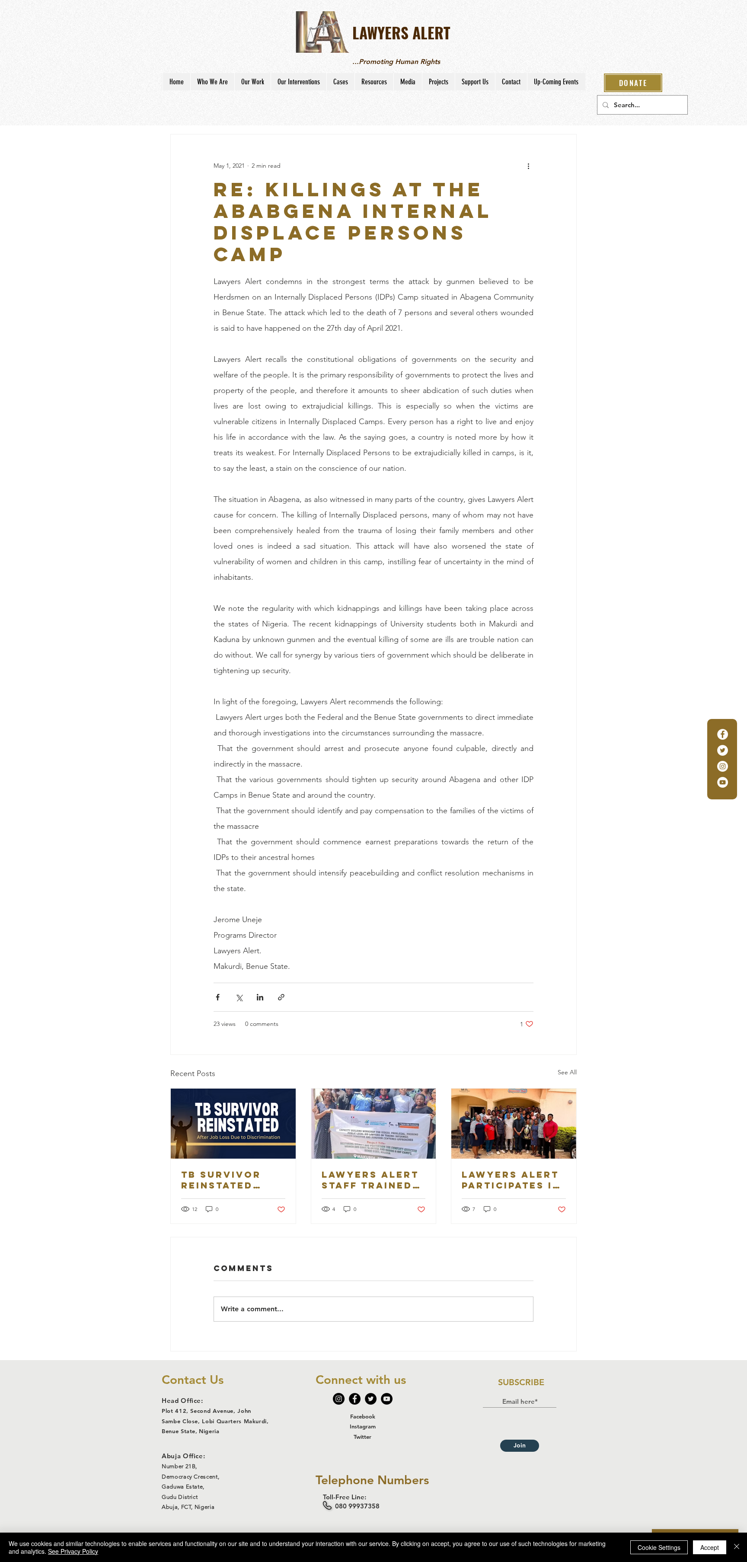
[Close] (736, 1547)
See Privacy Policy (73, 1551)
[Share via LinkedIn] (260, 997)
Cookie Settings (659, 1547)
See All (567, 1072)
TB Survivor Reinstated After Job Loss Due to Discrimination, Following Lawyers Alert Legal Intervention (232, 1180)
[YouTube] (722, 782)
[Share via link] (281, 997)
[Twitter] (722, 750)
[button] (212, 81)
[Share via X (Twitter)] (239, 997)
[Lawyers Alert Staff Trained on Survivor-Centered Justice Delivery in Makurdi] (373, 1124)
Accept (709, 1547)
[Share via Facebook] (218, 997)
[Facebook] (722, 734)
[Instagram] (722, 766)
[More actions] (528, 165)
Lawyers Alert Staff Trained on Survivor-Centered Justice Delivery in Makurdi (370, 1180)
